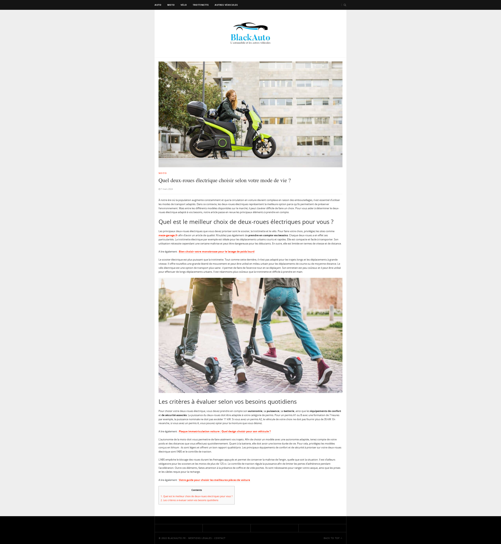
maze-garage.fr (168, 235)
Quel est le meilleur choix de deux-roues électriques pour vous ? (196, 496)
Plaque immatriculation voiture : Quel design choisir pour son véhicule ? (225, 431)
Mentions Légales (200, 538)
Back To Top (332, 538)
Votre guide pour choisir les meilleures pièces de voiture (214, 480)
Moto (171, 4)
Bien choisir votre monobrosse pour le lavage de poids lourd (216, 251)
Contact (219, 538)
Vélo (184, 4)
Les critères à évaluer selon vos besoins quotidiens (189, 500)
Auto (158, 4)
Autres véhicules (226, 4)
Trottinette (201, 4)
